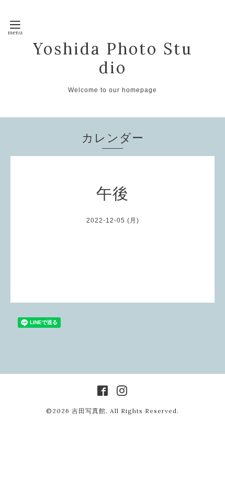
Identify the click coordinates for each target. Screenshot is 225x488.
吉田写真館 (89, 411)
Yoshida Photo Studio (113, 58)
